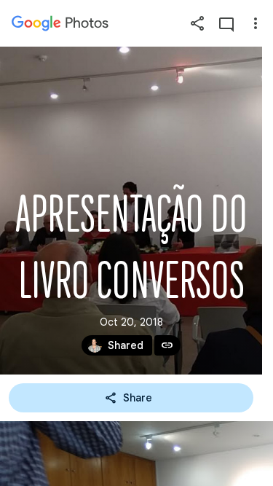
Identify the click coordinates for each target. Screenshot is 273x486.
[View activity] (226, 23)
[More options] (255, 23)
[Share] (197, 23)
